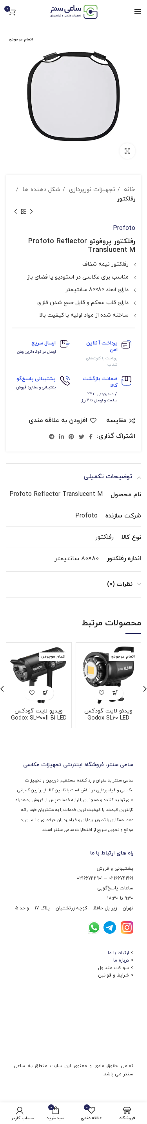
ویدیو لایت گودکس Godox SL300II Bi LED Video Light (39, 718)
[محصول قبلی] (31, 212)
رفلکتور (126, 199)
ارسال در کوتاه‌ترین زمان (36, 352)
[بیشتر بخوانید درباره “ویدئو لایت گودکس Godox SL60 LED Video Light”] (115, 693)
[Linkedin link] (61, 437)
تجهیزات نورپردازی (91, 189)
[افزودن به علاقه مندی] (101, 693)
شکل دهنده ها (40, 189)
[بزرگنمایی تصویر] (127, 151)
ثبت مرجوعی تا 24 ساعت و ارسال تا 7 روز (100, 397)
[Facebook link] (91, 437)
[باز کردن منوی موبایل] (138, 12)
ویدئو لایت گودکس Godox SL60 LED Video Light (108, 718)
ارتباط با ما (118, 953)
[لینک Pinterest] (71, 437)
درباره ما (121, 960)
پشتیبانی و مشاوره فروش (36, 387)
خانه (128, 189)
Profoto (124, 228)
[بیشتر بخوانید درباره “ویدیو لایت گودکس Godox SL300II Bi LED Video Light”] (46, 693)
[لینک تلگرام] (52, 437)
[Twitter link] (81, 437)
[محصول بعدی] (16, 212)
